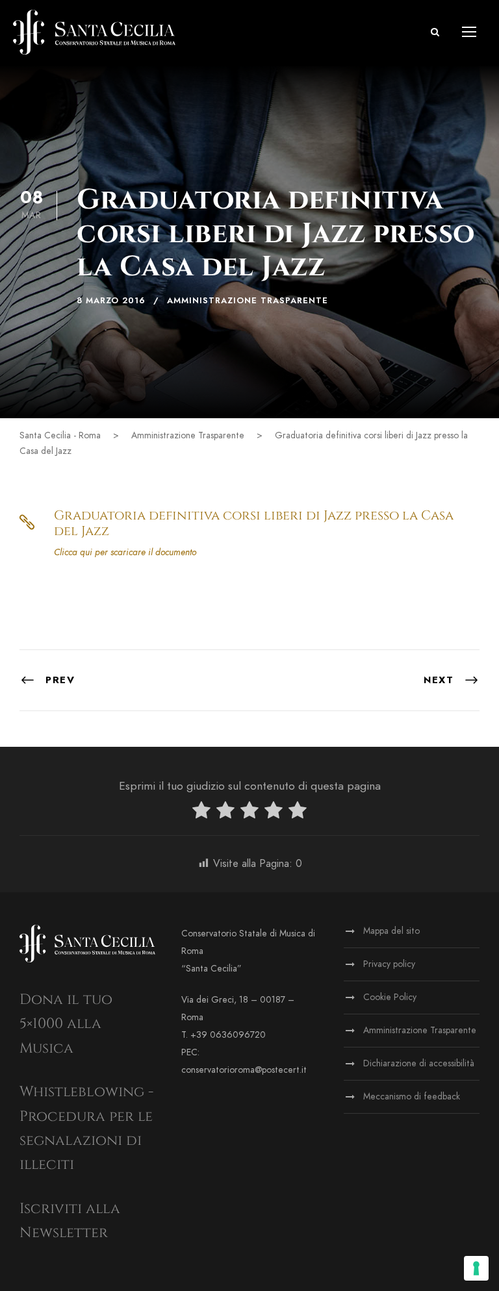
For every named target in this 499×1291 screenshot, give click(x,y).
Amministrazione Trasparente (247, 301)
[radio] (201, 813)
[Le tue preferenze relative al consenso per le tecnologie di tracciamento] (476, 1268)
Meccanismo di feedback (411, 1096)
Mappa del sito (391, 931)
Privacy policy (389, 964)
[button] (435, 32)
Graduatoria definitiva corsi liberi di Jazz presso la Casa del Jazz (254, 523)
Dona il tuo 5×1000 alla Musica (65, 1024)
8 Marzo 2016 (111, 301)
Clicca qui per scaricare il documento (125, 552)
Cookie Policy (389, 997)
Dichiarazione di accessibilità (418, 1063)
